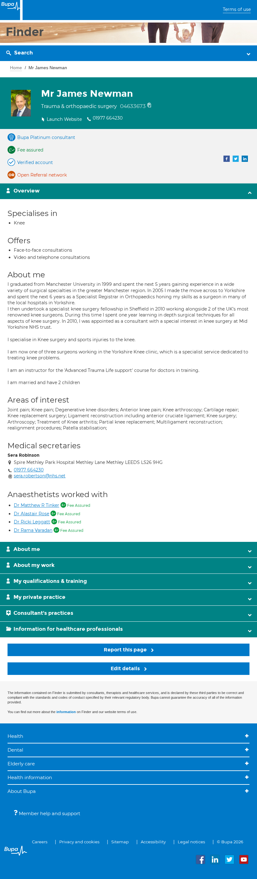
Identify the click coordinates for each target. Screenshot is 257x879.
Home (16, 67)
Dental (15, 750)
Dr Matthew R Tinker (36, 505)
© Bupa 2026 (230, 841)
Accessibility (153, 841)
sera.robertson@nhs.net (40, 476)
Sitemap (120, 841)
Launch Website (64, 119)
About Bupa (22, 791)
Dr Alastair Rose (31, 514)
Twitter (236, 159)
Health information (30, 777)
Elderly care (21, 764)
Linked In (245, 159)
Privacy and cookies (79, 841)
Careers (39, 841)
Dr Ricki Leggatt (32, 522)
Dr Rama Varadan (33, 530)
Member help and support (49, 813)
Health (15, 736)
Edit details (126, 668)
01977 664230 (108, 118)
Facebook (226, 159)
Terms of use (237, 9)
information (66, 712)
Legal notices (191, 841)
